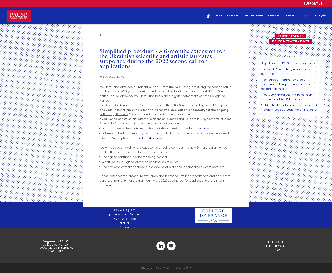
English (305, 15)
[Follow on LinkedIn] (160, 245)
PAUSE (272, 15)
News (120, 77)
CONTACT (290, 15)
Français (320, 15)
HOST (218, 15)
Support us (313, 4)
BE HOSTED (233, 15)
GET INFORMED (254, 15)
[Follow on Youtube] (171, 245)
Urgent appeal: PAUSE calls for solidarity (288, 63)
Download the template (198, 128)
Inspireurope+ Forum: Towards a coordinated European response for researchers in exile (286, 84)
